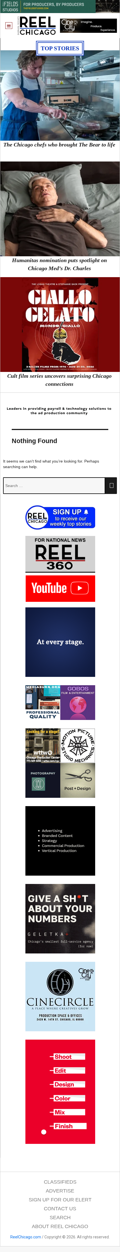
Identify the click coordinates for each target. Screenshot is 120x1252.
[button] (8, 25)
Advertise (60, 1191)
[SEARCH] (111, 485)
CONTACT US (60, 1208)
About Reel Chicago (60, 1226)
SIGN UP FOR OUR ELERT (60, 1200)
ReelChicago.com (25, 1237)
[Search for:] (54, 485)
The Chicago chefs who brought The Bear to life (59, 144)
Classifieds (60, 1182)
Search (60, 1217)
